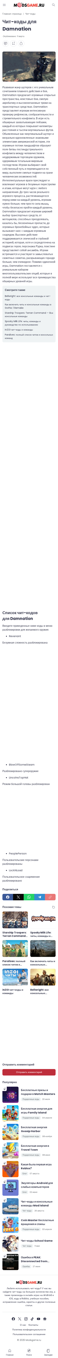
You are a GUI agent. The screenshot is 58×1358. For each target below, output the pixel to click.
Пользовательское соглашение (29, 1334)
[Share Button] (21, 43)
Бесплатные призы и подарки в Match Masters (38, 1092)
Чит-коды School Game (37, 1241)
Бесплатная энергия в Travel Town (35, 1148)
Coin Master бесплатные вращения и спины (37, 1222)
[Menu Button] (4, 5)
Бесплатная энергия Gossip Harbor (34, 1129)
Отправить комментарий (29, 1072)
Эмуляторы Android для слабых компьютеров (37, 1185)
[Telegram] (39, 897)
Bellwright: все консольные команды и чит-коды (28, 297)
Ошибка (26, 1266)
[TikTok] (32, 1319)
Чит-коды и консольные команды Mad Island (37, 1203)
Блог (25, 1173)
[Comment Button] (5, 43)
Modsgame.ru (33, 1340)
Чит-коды (27, 1210)
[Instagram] (26, 1319)
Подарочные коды (31, 1099)
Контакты (33, 1324)
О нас (23, 1324)
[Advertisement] (29, 478)
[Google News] (45, 1319)
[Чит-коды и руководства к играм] (29, 5)
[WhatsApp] (29, 897)
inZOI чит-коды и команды (19, 329)
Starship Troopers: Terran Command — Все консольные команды (29, 314)
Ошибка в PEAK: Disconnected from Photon (34, 1259)
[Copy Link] (50, 897)
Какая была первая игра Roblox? (36, 1166)
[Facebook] (7, 897)
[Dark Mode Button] (53, 5)
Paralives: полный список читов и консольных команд (29, 336)
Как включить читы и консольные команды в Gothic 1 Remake (28, 306)
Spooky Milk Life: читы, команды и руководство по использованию (23, 323)
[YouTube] (38, 1319)
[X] (18, 897)
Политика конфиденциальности (29, 1329)
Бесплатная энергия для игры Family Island (36, 1110)
